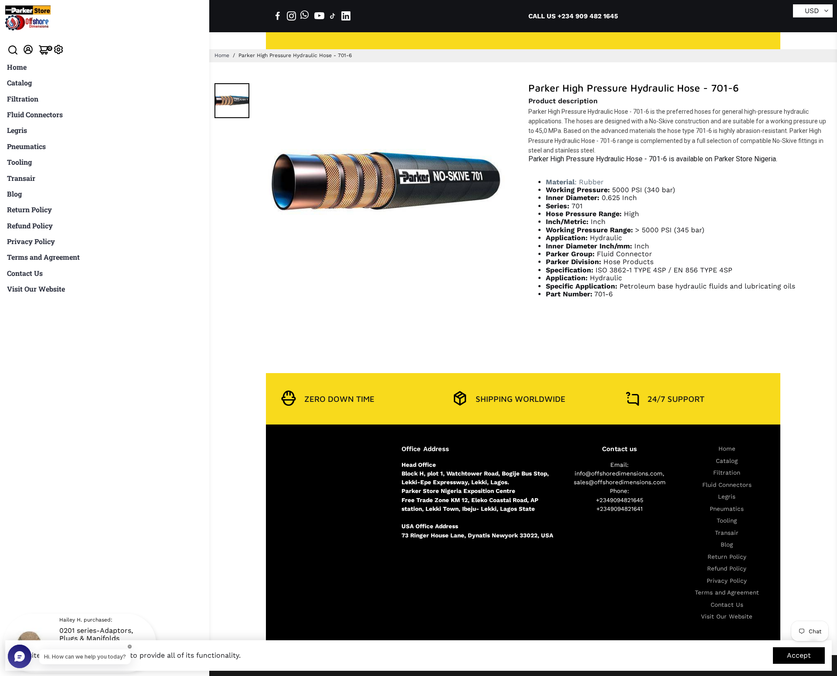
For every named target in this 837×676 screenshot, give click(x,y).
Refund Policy (30, 225)
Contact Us (25, 273)
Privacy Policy (31, 241)
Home (17, 66)
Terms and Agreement (43, 257)
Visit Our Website (36, 288)
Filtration (22, 98)
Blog (14, 193)
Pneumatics (26, 146)
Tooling (19, 161)
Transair (21, 178)
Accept (799, 655)
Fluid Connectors (35, 114)
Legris (17, 130)
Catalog (19, 82)
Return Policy (29, 209)
